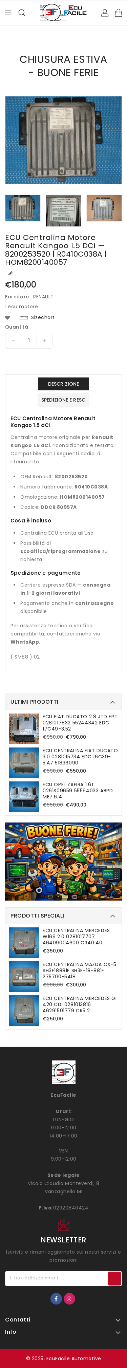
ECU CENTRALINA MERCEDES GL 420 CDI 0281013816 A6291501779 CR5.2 (80, 1004)
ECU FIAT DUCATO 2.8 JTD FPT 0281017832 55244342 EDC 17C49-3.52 (80, 723)
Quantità (16, 327)
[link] (63, 861)
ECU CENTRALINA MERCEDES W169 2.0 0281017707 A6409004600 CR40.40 (76, 936)
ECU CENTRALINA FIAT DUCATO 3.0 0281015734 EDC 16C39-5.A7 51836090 (80, 756)
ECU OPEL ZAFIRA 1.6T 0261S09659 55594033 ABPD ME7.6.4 (78, 790)
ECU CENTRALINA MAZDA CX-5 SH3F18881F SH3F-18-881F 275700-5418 (80, 970)
